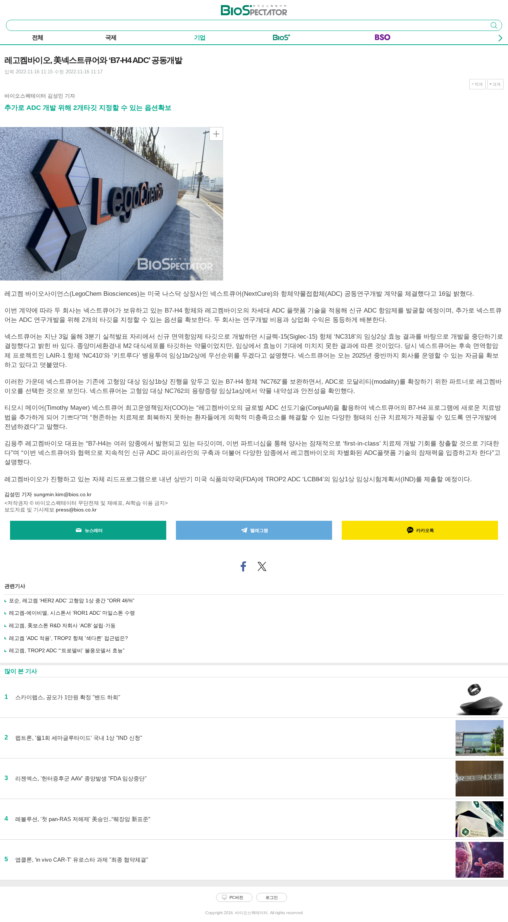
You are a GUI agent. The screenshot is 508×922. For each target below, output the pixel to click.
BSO (382, 38)
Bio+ (281, 38)
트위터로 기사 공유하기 (262, 566)
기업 (199, 37)
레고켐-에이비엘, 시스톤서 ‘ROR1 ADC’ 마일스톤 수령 (72, 613)
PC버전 (236, 897)
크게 (496, 84)
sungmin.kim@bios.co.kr (62, 494)
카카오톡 (425, 530)
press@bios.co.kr (76, 510)
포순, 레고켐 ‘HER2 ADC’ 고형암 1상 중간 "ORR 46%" (71, 600)
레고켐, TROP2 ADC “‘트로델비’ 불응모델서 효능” (67, 650)
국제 (110, 37)
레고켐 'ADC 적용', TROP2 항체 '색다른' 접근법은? (68, 638)
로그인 (272, 897)
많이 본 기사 (20, 671)
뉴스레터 (94, 530)
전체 (37, 37)
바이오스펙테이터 (242, 8)
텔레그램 (259, 530)
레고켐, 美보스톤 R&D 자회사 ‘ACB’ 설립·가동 (62, 625)
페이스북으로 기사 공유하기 (243, 566)
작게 (479, 84)
